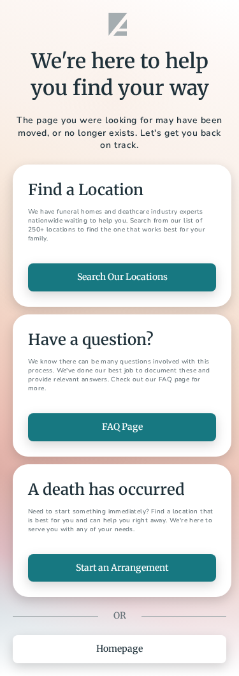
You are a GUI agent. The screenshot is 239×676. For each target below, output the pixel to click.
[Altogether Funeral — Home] (119, 24)
